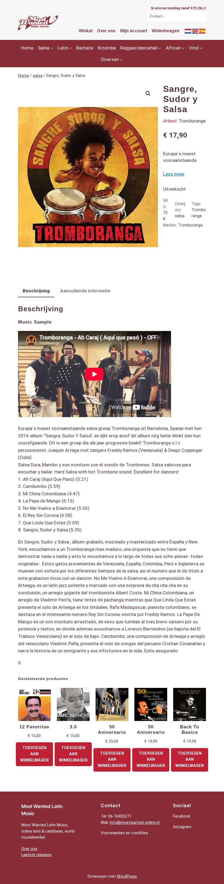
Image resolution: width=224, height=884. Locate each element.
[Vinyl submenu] (201, 47)
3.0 (73, 726)
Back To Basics (189, 729)
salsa (37, 75)
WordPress (127, 876)
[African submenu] (183, 47)
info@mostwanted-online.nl (135, 822)
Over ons (29, 849)
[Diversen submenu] (121, 59)
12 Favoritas (34, 726)
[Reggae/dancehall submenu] (159, 47)
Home (23, 75)
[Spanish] (202, 30)
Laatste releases (36, 855)
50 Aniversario (112, 729)
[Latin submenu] (70, 47)
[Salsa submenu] (51, 47)
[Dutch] (188, 30)
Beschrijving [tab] (36, 290)
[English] (195, 30)
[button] (148, 93)
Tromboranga (192, 121)
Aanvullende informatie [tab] (85, 290)
